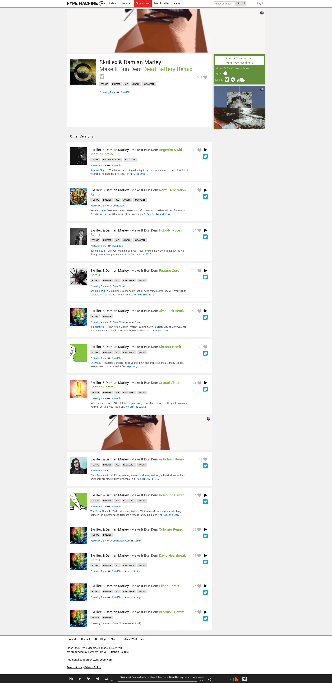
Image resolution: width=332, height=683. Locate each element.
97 (194, 612)
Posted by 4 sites (99, 322)
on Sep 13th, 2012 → (137, 406)
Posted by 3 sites (99, 286)
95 (194, 190)
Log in (260, 3)
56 (194, 529)
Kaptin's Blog (97, 170)
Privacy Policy (92, 667)
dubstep (116, 84)
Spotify (138, 322)
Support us (142, 3)
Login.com (106, 659)
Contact (236, 68)
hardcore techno (112, 159)
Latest (113, 3)
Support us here (119, 651)
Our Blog (100, 639)
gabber (95, 159)
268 (193, 310)
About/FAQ (221, 68)
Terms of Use (74, 667)
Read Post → (198, 678)
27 (194, 585)
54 (194, 230)
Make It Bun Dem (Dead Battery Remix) (170, 677)
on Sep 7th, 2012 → (148, 479)
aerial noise (96, 210)
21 (194, 382)
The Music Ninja (99, 511)
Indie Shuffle (97, 326)
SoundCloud (126, 92)
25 (194, 555)
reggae (104, 84)
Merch (247, 68)
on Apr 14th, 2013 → (159, 214)
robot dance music (100, 403)
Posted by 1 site (107, 92)
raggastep (149, 84)
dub (126, 84)
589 (199, 77)
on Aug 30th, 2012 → (171, 514)
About (72, 639)
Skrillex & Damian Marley (134, 677)
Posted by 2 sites (99, 205)
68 (200, 459)
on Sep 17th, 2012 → (134, 366)
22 (200, 346)
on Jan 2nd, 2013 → (143, 254)
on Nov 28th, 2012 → (145, 294)
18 (194, 149)
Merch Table (161, 3)
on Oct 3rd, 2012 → (162, 330)
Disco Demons (98, 475)
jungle (135, 84)
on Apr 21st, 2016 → (137, 173)
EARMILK (95, 362)
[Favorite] (205, 77)
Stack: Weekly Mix (134, 639)
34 (194, 495)
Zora (96, 659)
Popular (126, 3)
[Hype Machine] (87, 3)
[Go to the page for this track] (83, 72)
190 (193, 270)
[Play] (205, 150)
